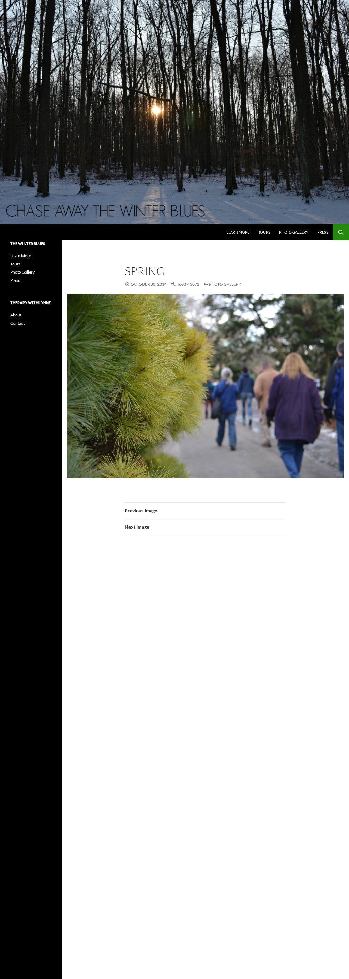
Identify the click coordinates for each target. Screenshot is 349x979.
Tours (264, 232)
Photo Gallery (293, 232)
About (15, 314)
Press (322, 232)
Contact (17, 323)
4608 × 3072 (188, 284)
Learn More (237, 232)
